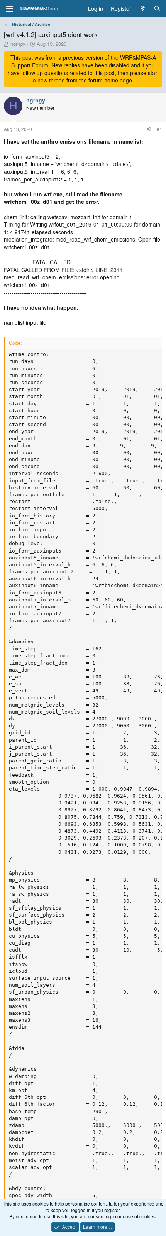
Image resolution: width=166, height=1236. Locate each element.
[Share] (149, 129)
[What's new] (142, 9)
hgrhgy (17, 43)
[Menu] (10, 9)
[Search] (157, 9)
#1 (159, 129)
